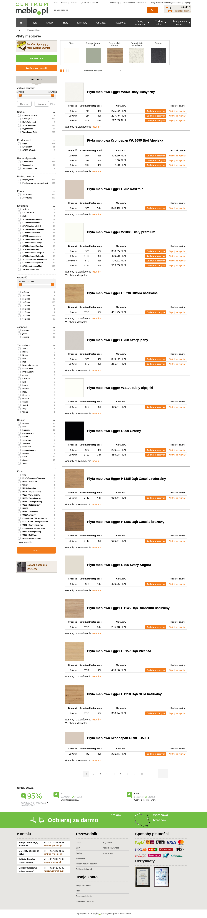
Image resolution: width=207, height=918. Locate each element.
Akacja (25, 348)
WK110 (25, 485)
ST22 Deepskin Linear (31, 236)
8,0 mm (25, 292)
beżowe (25, 423)
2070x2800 (27, 194)
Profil (78, 891)
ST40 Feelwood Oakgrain (33, 256)
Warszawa (160, 815)
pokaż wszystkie (25, 542)
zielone (25, 460)
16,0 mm (26, 299)
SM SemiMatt (28, 213)
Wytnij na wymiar (177, 111)
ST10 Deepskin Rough (32, 219)
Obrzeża (100, 22)
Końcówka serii (29, 122)
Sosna (25, 402)
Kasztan (26, 379)
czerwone (26, 440)
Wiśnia (25, 412)
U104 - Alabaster (29, 482)
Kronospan (27, 147)
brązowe (26, 430)
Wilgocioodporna (29, 168)
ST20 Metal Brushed (31, 233)
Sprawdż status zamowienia (134, 3)
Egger (25, 143)
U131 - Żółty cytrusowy (32, 502)
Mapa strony (108, 853)
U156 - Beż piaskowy (31, 505)
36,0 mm (26, 316)
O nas (55, 3)
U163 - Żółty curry (30, 512)
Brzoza (25, 355)
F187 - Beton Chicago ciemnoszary (37, 522)
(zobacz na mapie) (26, 862)
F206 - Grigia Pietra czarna (33, 528)
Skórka (25, 209)
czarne (25, 437)
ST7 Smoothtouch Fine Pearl (34, 259)
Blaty (65, 22)
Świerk (25, 405)
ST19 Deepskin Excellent (33, 229)
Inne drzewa (27, 369)
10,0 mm (26, 296)
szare (24, 457)
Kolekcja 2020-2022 (31, 115)
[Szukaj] (152, 10)
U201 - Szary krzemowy (32, 525)
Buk (24, 358)
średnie (25, 337)
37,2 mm (26, 319)
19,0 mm (26, 309)
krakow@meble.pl (52, 862)
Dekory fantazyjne (30, 365)
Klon (24, 382)
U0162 (25, 508)
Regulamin (107, 843)
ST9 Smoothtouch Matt (32, 266)
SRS (24, 475)
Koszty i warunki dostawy (86, 864)
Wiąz (24, 409)
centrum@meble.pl (53, 845)
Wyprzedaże (27, 129)
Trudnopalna (27, 165)
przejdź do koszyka (182, 11)
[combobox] (103, 71)
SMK (24, 216)
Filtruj (36, 550)
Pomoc (64, 3)
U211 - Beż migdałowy (31, 532)
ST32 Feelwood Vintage (32, 243)
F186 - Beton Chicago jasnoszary (36, 518)
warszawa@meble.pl (53, 871)
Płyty (34, 22)
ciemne (25, 330)
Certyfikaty (145, 861)
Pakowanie (80, 858)
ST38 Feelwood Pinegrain (33, 253)
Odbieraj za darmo (73, 820)
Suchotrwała (27, 162)
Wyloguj (188, 3)
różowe (25, 453)
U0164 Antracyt (29, 515)
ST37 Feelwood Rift (30, 249)
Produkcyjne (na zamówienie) (35, 183)
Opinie (79, 848)
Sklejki (49, 22)
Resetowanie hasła (84, 896)
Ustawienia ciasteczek (85, 901)
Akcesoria (120, 22)
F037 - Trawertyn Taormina (33, 478)
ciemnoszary (28, 433)
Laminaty (82, 22)
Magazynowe (28, 180)
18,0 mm (26, 302)
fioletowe (26, 443)
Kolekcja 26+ (28, 119)
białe (24, 427)
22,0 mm (26, 312)
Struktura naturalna (30, 269)
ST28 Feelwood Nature (32, 239)
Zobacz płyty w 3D (36, 58)
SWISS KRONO (28, 150)
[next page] (163, 773)
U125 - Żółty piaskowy (31, 498)
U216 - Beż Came (29, 535)
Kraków (115, 815)
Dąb (24, 362)
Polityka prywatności (111, 848)
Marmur (25, 389)
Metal (24, 392)
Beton (25, 352)
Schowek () (114, 3)
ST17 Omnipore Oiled (31, 226)
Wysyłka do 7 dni (29, 132)
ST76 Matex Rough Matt (32, 263)
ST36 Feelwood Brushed (32, 246)
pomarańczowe (29, 450)
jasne (24, 334)
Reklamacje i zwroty (84, 869)
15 (142, 774)
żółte (24, 463)
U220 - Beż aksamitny (31, 538)
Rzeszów (159, 820)
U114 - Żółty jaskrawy (31, 492)
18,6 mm (26, 306)
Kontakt (74, 3)
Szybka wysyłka (29, 125)
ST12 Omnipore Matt (31, 223)
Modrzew (26, 395)
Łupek (25, 385)
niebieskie (26, 447)
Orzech (25, 399)
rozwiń (95, 126)
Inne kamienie (28, 372)
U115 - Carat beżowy (31, 495)
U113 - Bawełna (29, 488)
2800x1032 (27, 198)
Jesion (25, 375)
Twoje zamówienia (83, 885)
